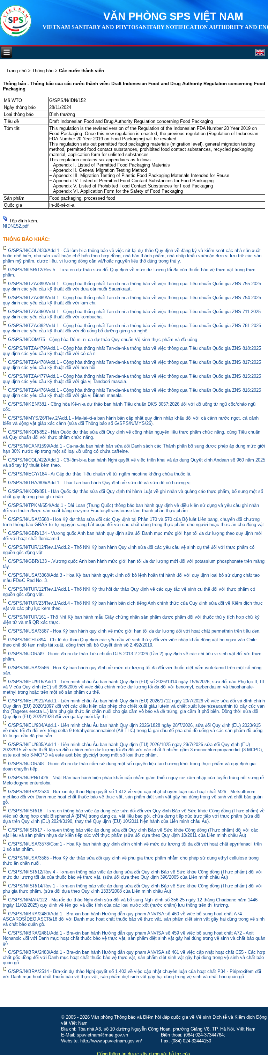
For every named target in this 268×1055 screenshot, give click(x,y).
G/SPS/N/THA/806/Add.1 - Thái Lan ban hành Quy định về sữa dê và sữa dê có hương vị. (100, 482)
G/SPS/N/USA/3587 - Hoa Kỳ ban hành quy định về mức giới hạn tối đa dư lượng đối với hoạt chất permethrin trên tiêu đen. (134, 631)
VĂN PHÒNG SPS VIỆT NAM (173, 16)
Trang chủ (16, 70)
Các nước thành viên (81, 70)
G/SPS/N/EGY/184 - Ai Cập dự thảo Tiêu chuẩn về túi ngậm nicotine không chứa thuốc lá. (100, 474)
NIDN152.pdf (16, 226)
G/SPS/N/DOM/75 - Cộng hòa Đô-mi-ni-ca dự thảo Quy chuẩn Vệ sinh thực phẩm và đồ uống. (103, 339)
